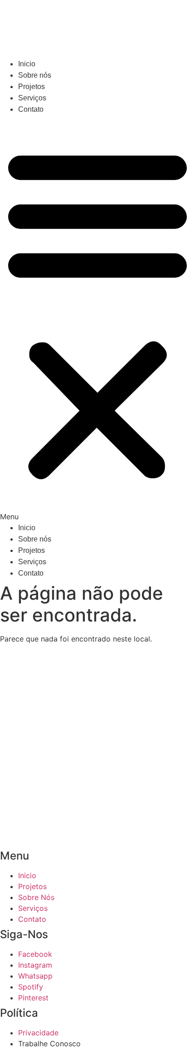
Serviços (32, 98)
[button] (97, 318)
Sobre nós (34, 75)
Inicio (26, 64)
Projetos (31, 86)
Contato (31, 109)
